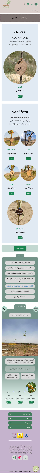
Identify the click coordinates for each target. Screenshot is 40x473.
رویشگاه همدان (20, 306)
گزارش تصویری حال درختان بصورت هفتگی (20, 286)
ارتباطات (28, 418)
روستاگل (24, 17)
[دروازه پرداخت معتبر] (20, 435)
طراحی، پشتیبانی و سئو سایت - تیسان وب (20, 471)
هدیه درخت (26, 414)
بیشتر (28, 427)
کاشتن (20, 96)
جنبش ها (27, 423)
